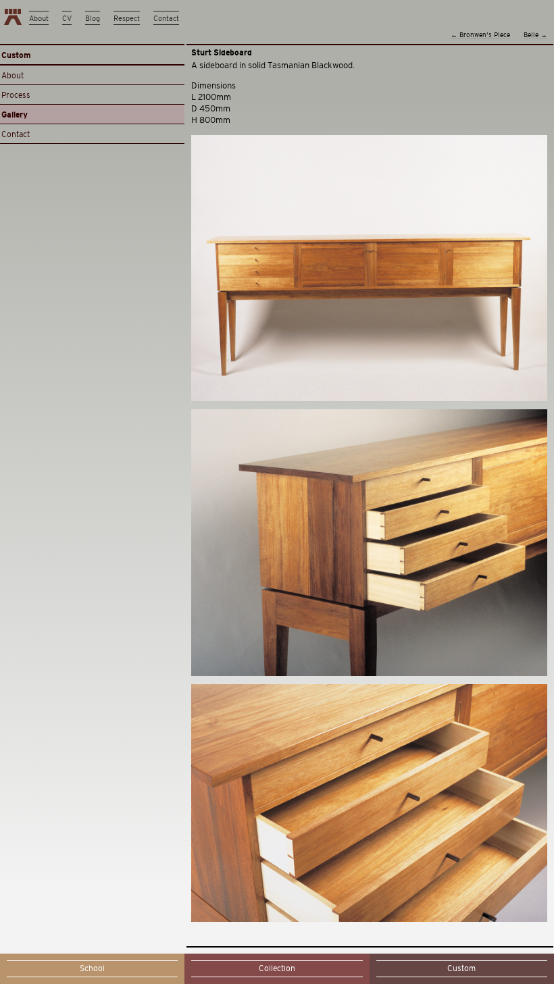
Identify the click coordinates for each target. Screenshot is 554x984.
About (39, 18)
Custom (461, 968)
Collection (277, 968)
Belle (535, 34)
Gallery (14, 115)
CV (67, 18)
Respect (127, 18)
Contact (166, 18)
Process (15, 95)
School (92, 968)
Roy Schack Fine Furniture (12, 17)
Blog (92, 18)
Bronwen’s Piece (480, 34)
